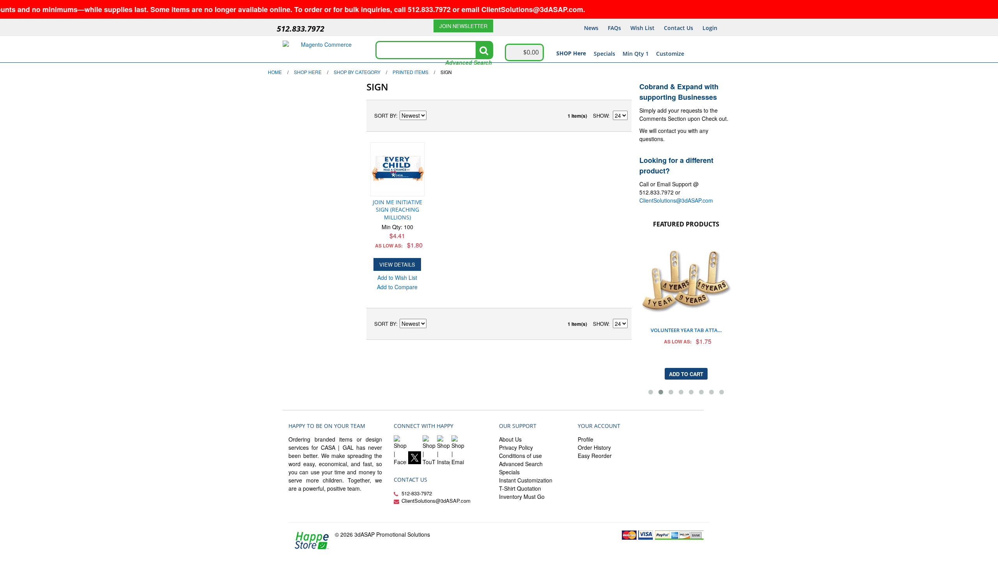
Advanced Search (468, 62)
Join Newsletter (463, 26)
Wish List (642, 28)
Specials (604, 53)
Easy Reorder (595, 455)
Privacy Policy (516, 447)
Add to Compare (397, 287)
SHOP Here (571, 53)
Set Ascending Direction (433, 116)
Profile (585, 439)
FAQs (614, 28)
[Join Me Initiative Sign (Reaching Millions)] (397, 169)
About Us (510, 439)
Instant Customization (525, 480)
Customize (670, 53)
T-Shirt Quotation (520, 488)
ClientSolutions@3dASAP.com (676, 200)
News (591, 28)
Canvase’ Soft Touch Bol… (689, 237)
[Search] (484, 50)
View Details (397, 264)
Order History (594, 447)
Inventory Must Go (522, 496)
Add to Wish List (397, 277)
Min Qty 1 (636, 53)
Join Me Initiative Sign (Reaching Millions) (397, 209)
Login (709, 28)
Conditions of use (520, 455)
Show (600, 115)
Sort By (385, 115)
